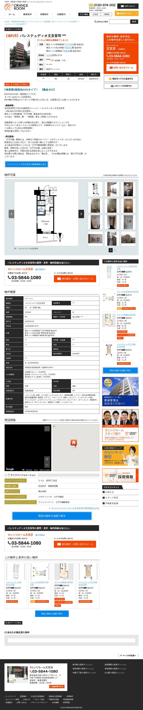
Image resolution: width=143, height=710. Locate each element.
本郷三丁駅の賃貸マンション (84, 673)
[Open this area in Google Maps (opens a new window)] (10, 469)
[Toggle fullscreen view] (47, 428)
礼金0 (57, 599)
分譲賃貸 (16, 84)
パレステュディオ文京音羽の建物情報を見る (26, 164)
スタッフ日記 (111, 498)
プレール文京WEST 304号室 (128, 292)
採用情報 (66, 702)
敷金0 (8, 84)
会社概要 (55, 702)
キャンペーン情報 (12, 699)
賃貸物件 (23, 696)
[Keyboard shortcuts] (23, 469)
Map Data (29, 470)
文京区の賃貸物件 (37, 696)
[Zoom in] (47, 459)
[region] (28, 447)
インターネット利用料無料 (63, 602)
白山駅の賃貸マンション (115, 673)
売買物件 (69, 696)
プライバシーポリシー (39, 702)
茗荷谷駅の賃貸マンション (83, 669)
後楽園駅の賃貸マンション (116, 665)
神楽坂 (66, 51)
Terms (36, 470)
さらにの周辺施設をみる (75, 508)
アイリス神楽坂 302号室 (63, 582)
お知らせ (109, 492)
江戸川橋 (69, 44)
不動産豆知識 (111, 503)
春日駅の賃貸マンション (83, 665)
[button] (73, 444)
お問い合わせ (22, 702)
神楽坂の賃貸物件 (55, 696)
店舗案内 (121, 49)
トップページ (11, 696)
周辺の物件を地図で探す (52, 515)
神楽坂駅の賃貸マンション (116, 669)
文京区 (49, 55)
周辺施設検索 (68, 699)
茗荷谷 (68, 48)
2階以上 (25, 84)
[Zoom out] (47, 465)
